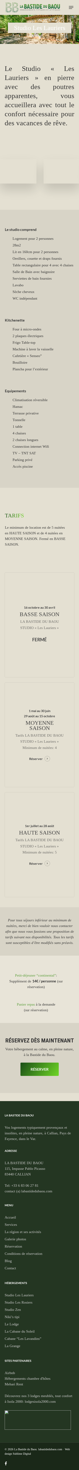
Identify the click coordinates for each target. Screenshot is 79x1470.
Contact (10, 1268)
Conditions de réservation (23, 1254)
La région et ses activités (23, 1232)
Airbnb (10, 1373)
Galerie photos (15, 1239)
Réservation (13, 1246)
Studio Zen (13, 1310)
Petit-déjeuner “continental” (35, 975)
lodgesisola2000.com (40, 1401)
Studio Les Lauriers (19, 1295)
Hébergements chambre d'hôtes (27, 1379)
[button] (71, 7)
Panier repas (26, 1004)
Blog (8, 1261)
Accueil (10, 1217)
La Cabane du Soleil (20, 1331)
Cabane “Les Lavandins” (23, 1339)
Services (11, 1225)
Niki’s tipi (12, 1317)
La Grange (12, 1346)
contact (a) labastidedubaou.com (28, 1191)
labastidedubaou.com (50, 1449)
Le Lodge (12, 1324)
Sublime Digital (22, 1453)
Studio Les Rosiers (18, 1302)
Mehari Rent (14, 1384)
